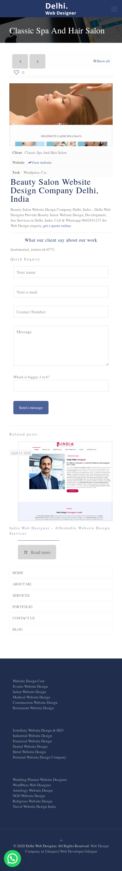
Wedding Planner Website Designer (40, 779)
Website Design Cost (29, 680)
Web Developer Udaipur (78, 851)
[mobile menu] (114, 8)
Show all (103, 60)
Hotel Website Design (29, 751)
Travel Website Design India (34, 806)
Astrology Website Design (33, 790)
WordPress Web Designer (32, 784)
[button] (12, 858)
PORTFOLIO (22, 606)
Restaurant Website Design (33, 707)
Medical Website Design (31, 697)
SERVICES (21, 595)
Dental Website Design (30, 746)
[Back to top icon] (61, 840)
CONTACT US (23, 618)
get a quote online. (57, 225)
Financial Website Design (32, 740)
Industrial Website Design (32, 735)
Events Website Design (30, 686)
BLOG (17, 629)
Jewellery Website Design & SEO (38, 730)
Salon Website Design (29, 691)
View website (41, 162)
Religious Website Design (32, 801)
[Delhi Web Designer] (61, 8)
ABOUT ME (21, 584)
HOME (17, 572)
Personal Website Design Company (39, 757)
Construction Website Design (35, 702)
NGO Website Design (29, 795)
